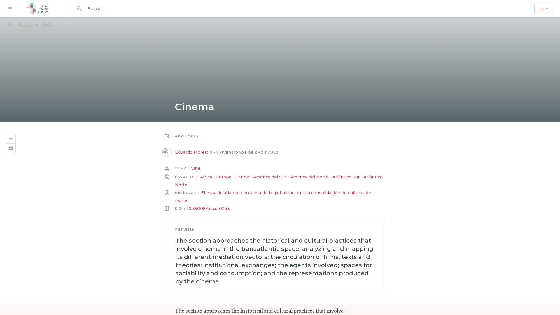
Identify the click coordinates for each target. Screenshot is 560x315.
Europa (223, 177)
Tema (25, 24)
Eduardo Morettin (193, 152)
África (206, 177)
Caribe (242, 177)
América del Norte (309, 177)
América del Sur (269, 177)
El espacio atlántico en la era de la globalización (251, 192)
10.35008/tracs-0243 (208, 208)
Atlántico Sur (346, 177)
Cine (46, 24)
